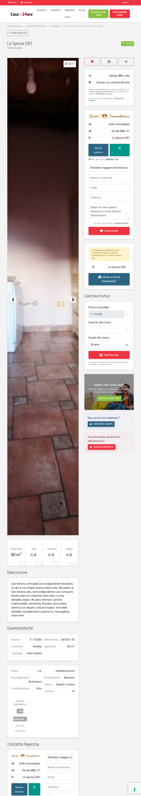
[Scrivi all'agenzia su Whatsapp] (34, 789)
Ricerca (42, 10)
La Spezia (54, 26)
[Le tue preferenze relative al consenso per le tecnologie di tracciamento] (134, 789)
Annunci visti (70, 14)
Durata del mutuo (98, 337)
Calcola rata (111, 355)
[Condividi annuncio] (126, 62)
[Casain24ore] (22, 13)
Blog (82, 10)
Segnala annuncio (103, 447)
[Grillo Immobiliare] (25, 755)
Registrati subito (103, 424)
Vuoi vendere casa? (120, 13)
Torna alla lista (14, 26)
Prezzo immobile (98, 307)
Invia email (111, 231)
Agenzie (56, 10)
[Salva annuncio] (92, 62)
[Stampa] (109, 62)
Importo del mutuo (99, 322)
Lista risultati (19, 33)
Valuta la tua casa (98, 13)
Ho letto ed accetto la (111, 223)
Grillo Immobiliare (29, 763)
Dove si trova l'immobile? (111, 279)
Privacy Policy (121, 223)
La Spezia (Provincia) (36, 26)
